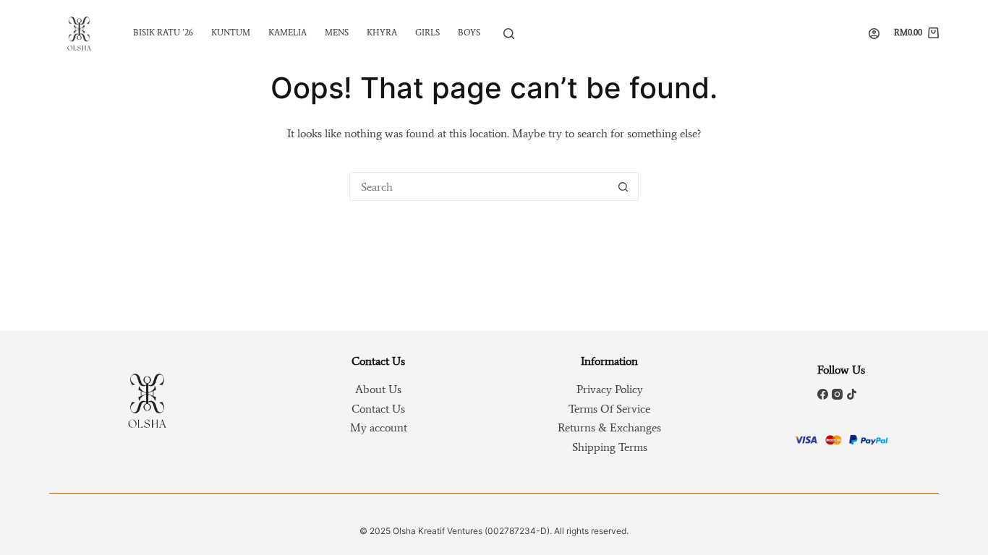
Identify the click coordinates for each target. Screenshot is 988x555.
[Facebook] (822, 394)
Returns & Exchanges (609, 427)
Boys (469, 32)
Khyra (382, 32)
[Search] (508, 33)
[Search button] (623, 186)
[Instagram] (837, 394)
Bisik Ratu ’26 (163, 32)
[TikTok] (851, 394)
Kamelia (287, 32)
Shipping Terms (609, 447)
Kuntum (230, 32)
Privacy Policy (609, 389)
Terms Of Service (609, 409)
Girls (427, 32)
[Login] (874, 33)
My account (378, 427)
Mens (337, 32)
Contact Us (378, 409)
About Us (378, 389)
